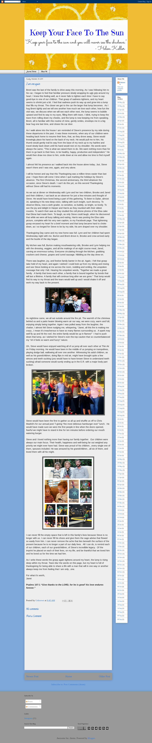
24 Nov (119, 557)
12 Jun (119, 215)
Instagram (28, 718)
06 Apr (119, 233)
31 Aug (119, 401)
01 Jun (119, 306)
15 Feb (119, 255)
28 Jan (119, 124)
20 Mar (119, 241)
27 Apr (119, 160)
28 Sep (119, 190)
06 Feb (119, 259)
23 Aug (119, 292)
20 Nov (119, 561)
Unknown (122, 83)
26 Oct (119, 375)
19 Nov (119, 364)
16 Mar (119, 332)
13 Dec (119, 546)
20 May (119, 463)
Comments (32, 706)
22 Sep (119, 601)
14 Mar (119, 495)
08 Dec (119, 550)
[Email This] (63, 601)
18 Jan (119, 266)
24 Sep (119, 597)
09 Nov (119, 565)
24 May (119, 102)
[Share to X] (67, 601)
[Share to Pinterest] (72, 601)
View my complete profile (120, 88)
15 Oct (119, 379)
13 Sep (119, 281)
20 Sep (119, 197)
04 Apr (119, 484)
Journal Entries (31, 72)
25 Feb (119, 252)
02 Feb (119, 517)
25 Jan (119, 346)
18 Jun (119, 444)
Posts (30, 701)
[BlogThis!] (65, 601)
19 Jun (119, 211)
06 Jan (119, 535)
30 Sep (119, 186)
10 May (119, 466)
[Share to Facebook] (69, 601)
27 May (119, 310)
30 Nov (119, 361)
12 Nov (119, 368)
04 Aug (119, 142)
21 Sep (119, 390)
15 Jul (119, 204)
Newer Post (32, 676)
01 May (119, 219)
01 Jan (119, 354)
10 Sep (119, 612)
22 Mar (119, 328)
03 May (119, 157)
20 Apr (119, 164)
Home (68, 676)
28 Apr (119, 121)
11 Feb (119, 343)
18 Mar (119, 492)
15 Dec (119, 543)
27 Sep (119, 193)
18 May (119, 106)
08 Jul (119, 295)
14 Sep (119, 393)
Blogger (91, 738)
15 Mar (119, 244)
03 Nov (119, 372)
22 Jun (119, 299)
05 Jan (119, 175)
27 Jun (119, 434)
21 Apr (119, 110)
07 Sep (119, 397)
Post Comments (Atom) (74, 684)
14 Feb (119, 339)
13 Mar (119, 499)
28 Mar (119, 237)
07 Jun (119, 452)
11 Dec (119, 357)
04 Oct (119, 273)
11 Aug (119, 135)
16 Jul (119, 423)
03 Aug (119, 146)
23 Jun (119, 437)
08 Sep (119, 619)
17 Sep (119, 277)
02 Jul (119, 430)
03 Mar (119, 248)
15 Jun (119, 448)
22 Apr (119, 226)
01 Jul (119, 208)
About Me (44, 72)
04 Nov (119, 568)
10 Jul (119, 150)
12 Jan (119, 270)
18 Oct (119, 579)
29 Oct (119, 113)
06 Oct (119, 383)
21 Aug (119, 131)
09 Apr (119, 481)
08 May (119, 313)
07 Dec (119, 128)
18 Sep (119, 201)
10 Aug (119, 139)
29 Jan (119, 171)
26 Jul (119, 419)
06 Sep (119, 284)
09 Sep (119, 616)
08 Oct (119, 586)
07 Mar (119, 335)
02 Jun (119, 455)
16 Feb (119, 510)
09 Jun (119, 302)
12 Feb (119, 514)
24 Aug (119, 404)
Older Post (104, 676)
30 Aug (119, 288)
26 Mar (119, 324)
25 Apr (119, 222)
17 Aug (119, 408)
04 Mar (119, 168)
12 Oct (119, 583)
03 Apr (119, 321)
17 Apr (119, 230)
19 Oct (119, 182)
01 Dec (119, 179)
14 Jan (119, 532)
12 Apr (119, 317)
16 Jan (119, 528)
